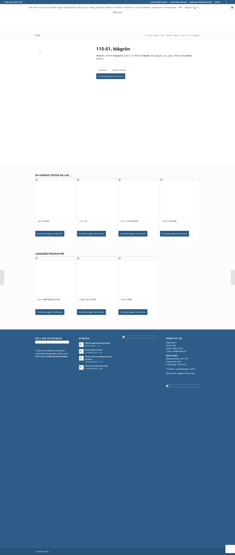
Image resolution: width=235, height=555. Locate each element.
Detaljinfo (46, 240)
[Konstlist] (117, 21)
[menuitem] (159, 2)
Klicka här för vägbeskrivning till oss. (180, 373)
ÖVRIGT (218, 2)
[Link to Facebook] (224, 2)
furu (165, 55)
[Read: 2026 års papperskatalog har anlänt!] (81, 344)
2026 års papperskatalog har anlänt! (98, 343)
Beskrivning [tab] (102, 70)
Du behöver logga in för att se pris (110, 76)
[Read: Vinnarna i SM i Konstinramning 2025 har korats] (81, 358)
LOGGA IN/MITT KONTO (158, 2)
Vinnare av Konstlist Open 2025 (96, 366)
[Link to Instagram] (228, 2)
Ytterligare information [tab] (119, 70)
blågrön (158, 55)
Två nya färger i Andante (93, 350)
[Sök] (198, 7)
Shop (37, 35)
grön (170, 55)
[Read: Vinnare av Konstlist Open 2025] (81, 367)
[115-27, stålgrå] (2, 277)
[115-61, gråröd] (233, 277)
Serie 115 (128, 55)
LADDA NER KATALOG (178, 2)
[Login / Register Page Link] (195, 7)
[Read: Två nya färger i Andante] (81, 351)
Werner (137, 55)
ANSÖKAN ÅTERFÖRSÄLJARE (201, 2)
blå (152, 55)
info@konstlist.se (179, 351)
